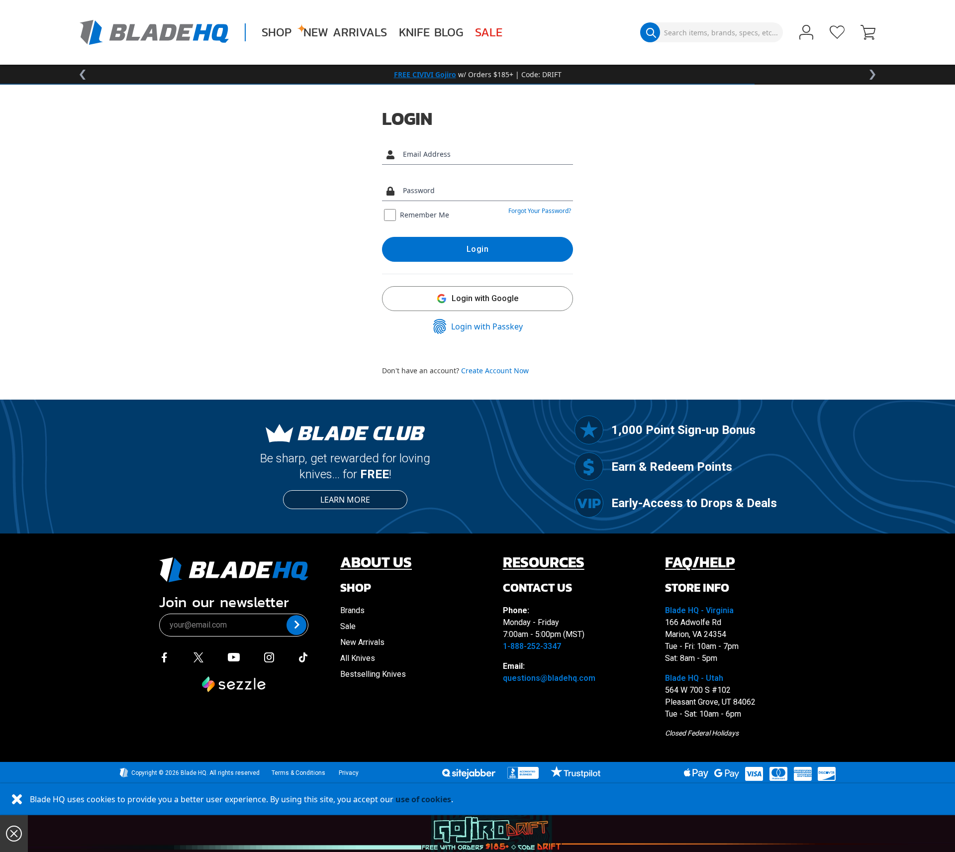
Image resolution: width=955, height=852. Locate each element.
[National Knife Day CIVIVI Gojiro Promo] (491, 833)
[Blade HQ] (154, 32)
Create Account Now (495, 370)
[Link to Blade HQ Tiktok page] (303, 656)
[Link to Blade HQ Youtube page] (233, 656)
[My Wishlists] (837, 32)
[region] (477, 75)
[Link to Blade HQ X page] (198, 656)
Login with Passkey (487, 326)
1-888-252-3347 (532, 646)
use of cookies (423, 799)
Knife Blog (431, 32)
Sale (488, 32)
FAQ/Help (700, 562)
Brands (352, 610)
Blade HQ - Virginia (699, 610)
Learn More (345, 499)
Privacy (349, 772)
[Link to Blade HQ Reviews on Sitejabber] (468, 774)
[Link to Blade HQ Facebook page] (164, 656)
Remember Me (424, 214)
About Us (376, 562)
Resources (543, 562)
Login (477, 249)
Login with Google (485, 298)
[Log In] (806, 33)
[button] (867, 33)
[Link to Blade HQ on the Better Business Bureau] (523, 773)
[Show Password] (563, 191)
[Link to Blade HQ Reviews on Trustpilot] (575, 772)
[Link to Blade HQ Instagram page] (269, 656)
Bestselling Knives (373, 674)
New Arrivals (345, 32)
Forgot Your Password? (539, 211)
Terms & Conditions (298, 772)
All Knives (357, 658)
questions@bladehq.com (549, 678)
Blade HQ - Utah (694, 678)
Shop (276, 32)
